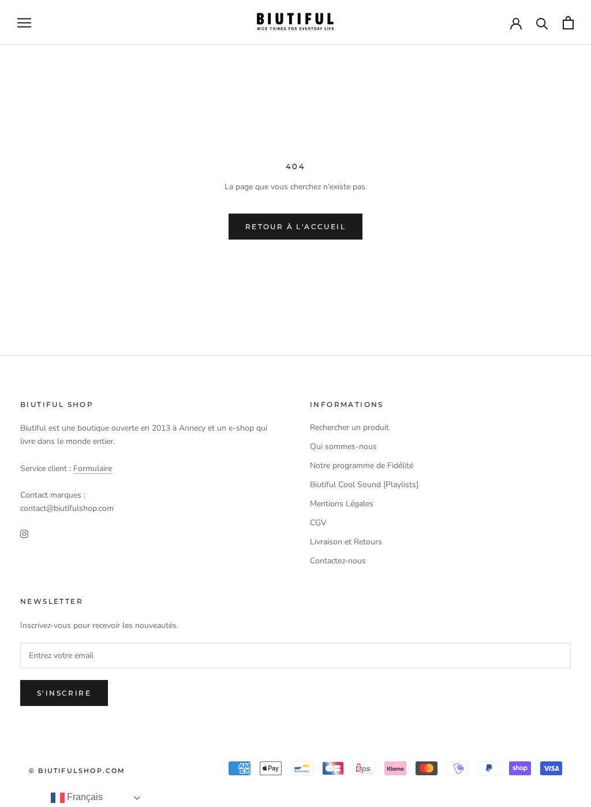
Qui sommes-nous (343, 446)
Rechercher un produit (349, 427)
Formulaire (92, 468)
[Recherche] (542, 23)
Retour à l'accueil (295, 226)
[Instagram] (24, 533)
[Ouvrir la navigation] (24, 23)
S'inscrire (64, 693)
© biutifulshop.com (77, 771)
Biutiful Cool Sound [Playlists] (364, 484)
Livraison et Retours (346, 541)
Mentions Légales (341, 503)
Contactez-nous (338, 560)
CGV (318, 522)
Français (84, 797)
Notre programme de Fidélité (361, 465)
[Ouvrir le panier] (568, 22)
